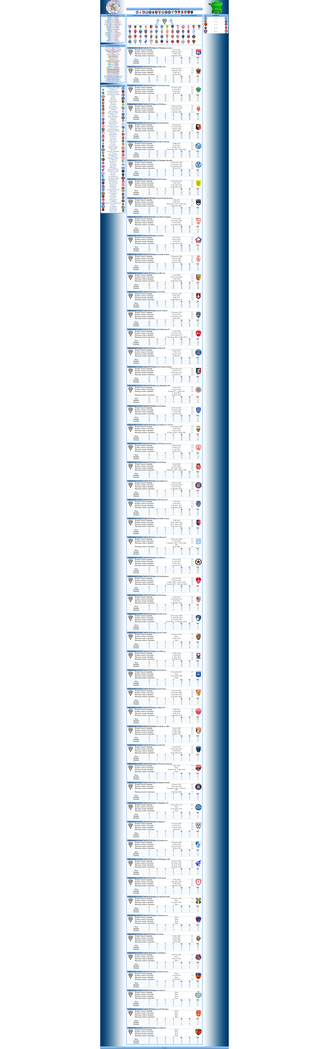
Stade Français (113, 146)
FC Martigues (113, 181)
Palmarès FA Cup (113, 52)
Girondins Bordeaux (113, 91)
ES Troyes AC (113, 141)
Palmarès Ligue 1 (113, 31)
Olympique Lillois (113, 158)
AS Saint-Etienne (113, 93)
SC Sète (113, 143)
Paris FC (113, 174)
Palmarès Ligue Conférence (113, 81)
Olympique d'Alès (113, 169)
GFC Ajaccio (113, 196)
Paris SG (113, 98)
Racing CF (113, 124)
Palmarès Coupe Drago (113, 36)
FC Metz (113, 109)
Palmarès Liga (113, 59)
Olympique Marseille (113, 88)
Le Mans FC (113, 159)
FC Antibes (113, 164)
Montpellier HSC (113, 113)
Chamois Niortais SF (113, 189)
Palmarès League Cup (113, 54)
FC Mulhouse (113, 168)
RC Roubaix (113, 186)
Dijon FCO (113, 166)
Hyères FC (113, 211)
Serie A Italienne (113, 62)
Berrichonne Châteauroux (113, 203)
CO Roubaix (113, 156)
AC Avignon (113, 206)
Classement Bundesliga (113, 71)
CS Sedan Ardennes (113, 129)
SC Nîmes (113, 188)
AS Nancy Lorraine (113, 126)
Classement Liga (113, 57)
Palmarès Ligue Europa (113, 79)
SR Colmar (113, 191)
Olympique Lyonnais (113, 94)
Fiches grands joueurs (113, 29)
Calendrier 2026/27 (113, 17)
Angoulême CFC (113, 179)
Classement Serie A (113, 64)
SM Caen (113, 139)
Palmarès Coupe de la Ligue (113, 34)
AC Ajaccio (113, 153)
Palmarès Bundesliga (113, 72)
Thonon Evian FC (113, 171)
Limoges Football (113, 178)
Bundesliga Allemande (113, 69)
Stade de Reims (113, 111)
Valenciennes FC (113, 123)
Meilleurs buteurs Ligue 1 (113, 21)
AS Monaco (113, 89)
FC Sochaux (113, 106)
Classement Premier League (113, 49)
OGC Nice (113, 99)
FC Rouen (113, 136)
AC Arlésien (113, 208)
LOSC (113, 96)
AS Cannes (113, 133)
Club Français (113, 209)
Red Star (113, 149)
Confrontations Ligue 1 (113, 27)
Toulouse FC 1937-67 (113, 131)
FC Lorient (113, 138)
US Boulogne (113, 199)
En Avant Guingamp (113, 151)
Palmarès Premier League (113, 51)
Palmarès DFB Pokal (113, 74)
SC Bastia (113, 119)
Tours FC (113, 173)
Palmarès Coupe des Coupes (113, 77)
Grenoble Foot (113, 176)
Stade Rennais (113, 101)
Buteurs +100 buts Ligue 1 (113, 22)
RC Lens (113, 103)
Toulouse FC (113, 118)
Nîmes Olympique (113, 116)
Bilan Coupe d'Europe (113, 41)
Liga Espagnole (113, 56)
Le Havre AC (113, 128)
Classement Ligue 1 (113, 19)
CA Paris (113, 194)
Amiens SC (113, 184)
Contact (164, 1047)
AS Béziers (113, 201)
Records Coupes (113, 39)
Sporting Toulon (113, 154)
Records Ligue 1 (113, 37)
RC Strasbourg (113, 108)
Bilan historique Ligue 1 (113, 26)
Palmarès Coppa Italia (113, 67)
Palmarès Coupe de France (113, 32)
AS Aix (113, 204)
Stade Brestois (113, 134)
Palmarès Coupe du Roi (113, 61)
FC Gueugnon (113, 193)
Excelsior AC (113, 161)
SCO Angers (113, 121)
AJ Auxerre (113, 114)
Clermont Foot (113, 183)
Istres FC (113, 198)
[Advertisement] (164, 4)
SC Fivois (113, 163)
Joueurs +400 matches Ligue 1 (113, 24)
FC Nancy (113, 144)
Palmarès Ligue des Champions (113, 76)
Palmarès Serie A (113, 66)
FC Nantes (113, 104)
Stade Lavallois (113, 148)
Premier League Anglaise (113, 47)
